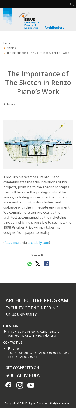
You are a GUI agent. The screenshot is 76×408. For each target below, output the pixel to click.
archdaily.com (38, 242)
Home (7, 43)
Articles (11, 48)
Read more (13, 242)
